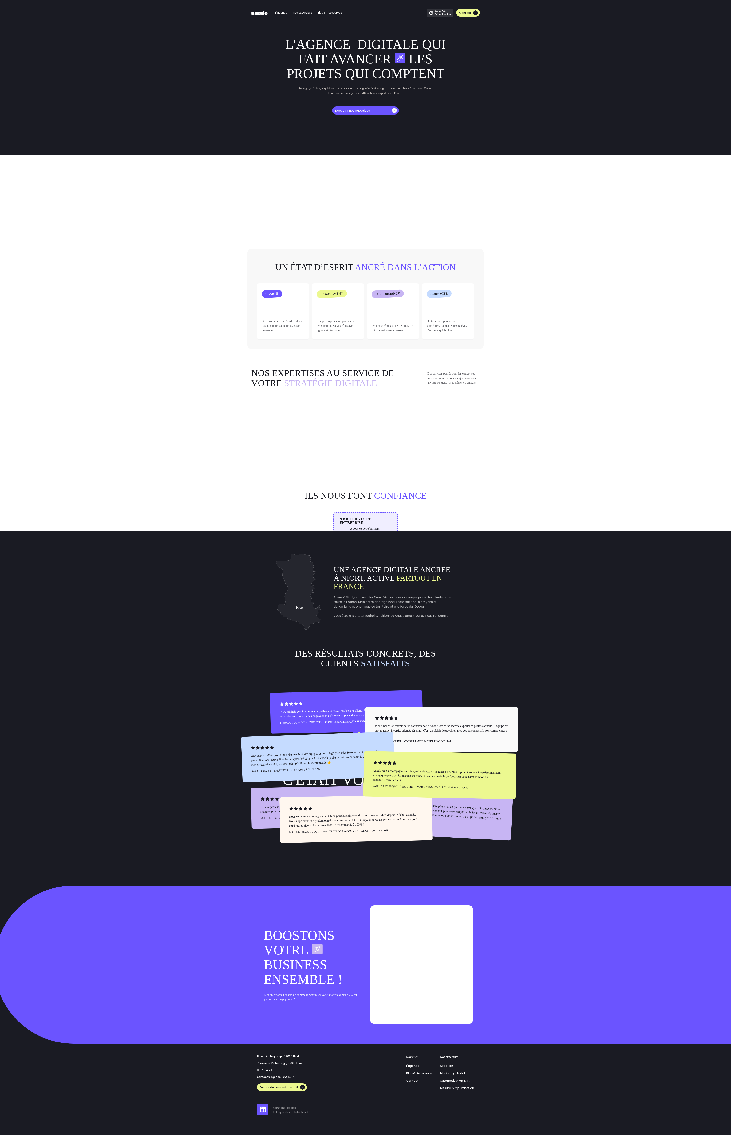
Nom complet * (390, 915)
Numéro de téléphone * (441, 938)
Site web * (386, 938)
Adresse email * (390, 961)
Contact (465, 13)
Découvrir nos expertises (352, 111)
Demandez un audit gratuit (279, 1087)
